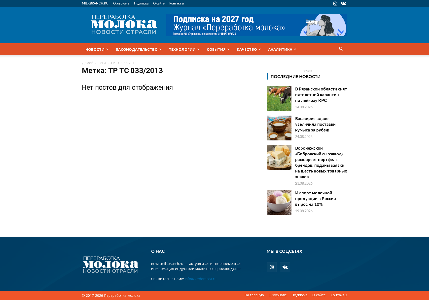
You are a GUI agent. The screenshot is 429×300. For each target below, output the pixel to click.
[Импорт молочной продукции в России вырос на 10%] (279, 202)
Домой (87, 62)
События (216, 49)
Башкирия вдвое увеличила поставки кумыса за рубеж (315, 124)
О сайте (159, 3)
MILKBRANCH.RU (95, 3)
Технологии (182, 49)
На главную (254, 295)
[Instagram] (335, 3)
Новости (95, 49)
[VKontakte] (343, 3)
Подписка (141, 3)
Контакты (176, 3)
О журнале (121, 3)
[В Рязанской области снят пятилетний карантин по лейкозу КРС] (279, 98)
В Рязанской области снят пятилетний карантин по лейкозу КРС (321, 94)
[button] (341, 49)
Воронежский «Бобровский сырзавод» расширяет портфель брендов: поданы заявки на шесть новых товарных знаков (321, 162)
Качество (247, 49)
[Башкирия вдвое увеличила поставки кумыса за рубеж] (279, 128)
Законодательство (137, 49)
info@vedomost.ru (200, 278)
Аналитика (280, 49)
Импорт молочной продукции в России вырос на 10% (315, 198)
